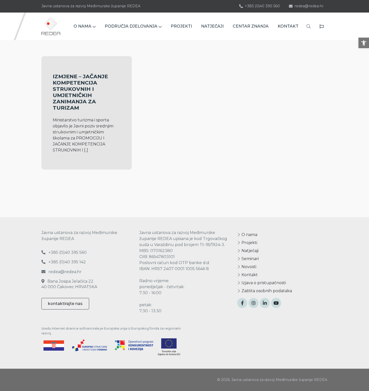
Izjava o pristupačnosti (263, 282)
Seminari (249, 258)
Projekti (248, 242)
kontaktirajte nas (65, 303)
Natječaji (249, 250)
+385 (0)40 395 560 (262, 6)
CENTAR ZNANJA (251, 26)
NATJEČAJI (212, 26)
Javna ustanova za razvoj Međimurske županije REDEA (90, 6)
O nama (248, 234)
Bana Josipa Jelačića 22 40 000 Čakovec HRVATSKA (69, 284)
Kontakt (249, 274)
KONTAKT (288, 26)
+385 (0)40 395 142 (66, 262)
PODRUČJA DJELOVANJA (131, 26)
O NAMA (82, 26)
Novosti (248, 266)
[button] (363, 43)
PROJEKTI (181, 26)
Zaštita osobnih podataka (266, 290)
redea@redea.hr (309, 6)
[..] (86, 150)
